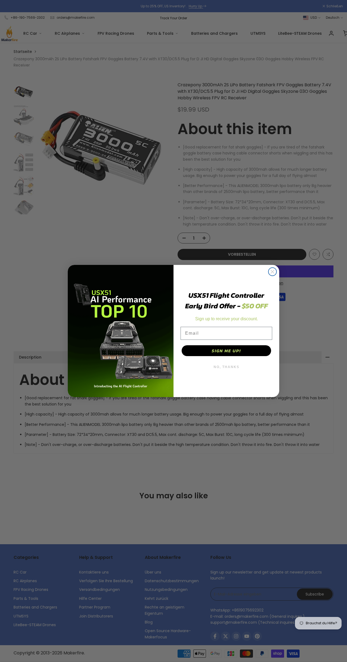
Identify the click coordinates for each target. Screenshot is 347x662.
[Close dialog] (272, 272)
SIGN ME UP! (226, 350)
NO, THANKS (226, 367)
